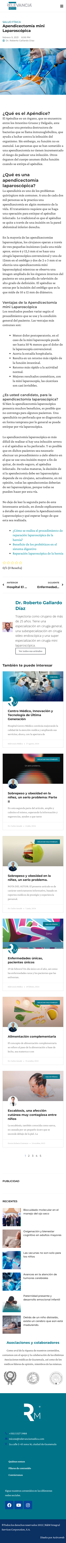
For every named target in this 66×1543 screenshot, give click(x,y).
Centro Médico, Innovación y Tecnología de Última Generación (30, 715)
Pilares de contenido (19, 1468)
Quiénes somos (16, 1461)
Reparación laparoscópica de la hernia (38, 553)
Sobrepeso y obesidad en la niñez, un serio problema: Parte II (32, 797)
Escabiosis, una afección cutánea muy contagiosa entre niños (32, 1115)
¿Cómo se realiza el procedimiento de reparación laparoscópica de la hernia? (38, 535)
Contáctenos (15, 1474)
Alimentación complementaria (32, 1036)
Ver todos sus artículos (30, 651)
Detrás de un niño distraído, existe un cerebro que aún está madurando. (43, 1321)
